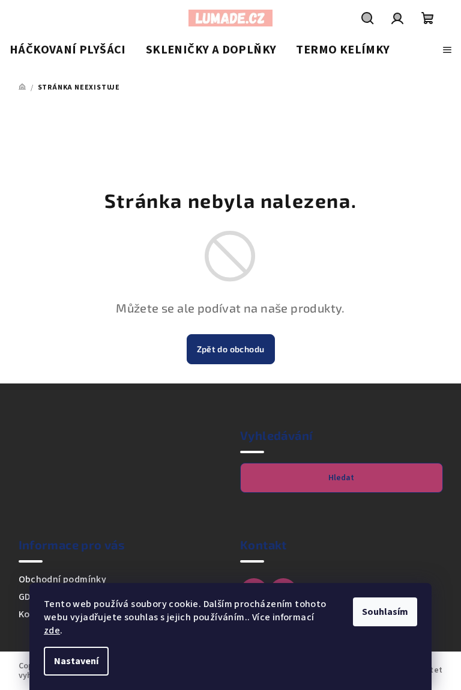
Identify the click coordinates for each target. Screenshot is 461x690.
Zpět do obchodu (231, 349)
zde (52, 630)
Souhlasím (385, 611)
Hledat (341, 478)
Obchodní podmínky (63, 579)
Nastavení (76, 661)
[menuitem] (68, 50)
